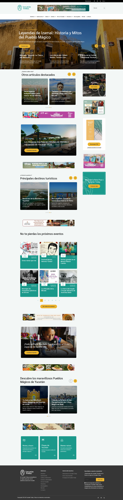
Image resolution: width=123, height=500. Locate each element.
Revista (83, 16)
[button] (103, 46)
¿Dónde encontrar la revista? (94, 147)
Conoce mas (24, 45)
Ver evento (94, 87)
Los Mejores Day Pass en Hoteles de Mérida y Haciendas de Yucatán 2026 (46, 143)
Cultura (47, 16)
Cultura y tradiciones (46, 477)
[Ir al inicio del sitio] (24, 10)
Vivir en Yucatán (60, 16)
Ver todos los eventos (49, 306)
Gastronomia (40, 16)
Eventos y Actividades (46, 479)
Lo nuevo (43, 490)
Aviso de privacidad (67, 475)
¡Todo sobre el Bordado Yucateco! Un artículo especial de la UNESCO (46, 345)
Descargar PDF (94, 144)
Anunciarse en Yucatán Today (70, 473)
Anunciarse (88, 1)
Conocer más (94, 186)
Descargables (77, 16)
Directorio (69, 16)
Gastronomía (44, 475)
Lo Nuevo (89, 16)
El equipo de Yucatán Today (69, 477)
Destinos (32, 16)
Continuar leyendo (32, 150)
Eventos (53, 16)
